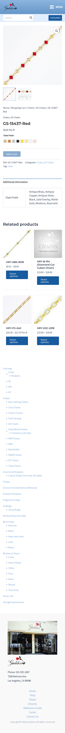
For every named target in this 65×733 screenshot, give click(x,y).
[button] (55, 18)
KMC (10, 443)
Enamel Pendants (12, 493)
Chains (30, 107)
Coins (11, 372)
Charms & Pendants (13, 471)
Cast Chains (14, 407)
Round (11, 584)
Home (6, 107)
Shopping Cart (18, 107)
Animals (12, 525)
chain (10, 166)
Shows (32, 699)
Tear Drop (13, 589)
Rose (10, 579)
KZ (9, 392)
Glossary (32, 703)
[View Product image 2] (24, 94)
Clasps (6, 481)
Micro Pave (8, 521)
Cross (11, 557)
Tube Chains (14, 465)
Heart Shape (14, 562)
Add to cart (12, 154)
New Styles (14, 449)
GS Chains (41, 107)
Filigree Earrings (11, 499)
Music (11, 547)
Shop (32, 695)
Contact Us (33, 716)
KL (9, 381)
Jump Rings (14, 509)
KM (10, 386)
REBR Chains (15, 454)
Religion (15, 375)
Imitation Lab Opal (21, 432)
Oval (10, 573)
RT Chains (13, 460)
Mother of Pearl (11, 553)
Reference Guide (32, 708)
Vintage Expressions (13, 602)
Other (11, 568)
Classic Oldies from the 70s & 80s (25, 475)
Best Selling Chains (18, 401)
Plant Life (8, 596)
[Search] (31, 18)
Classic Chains (15, 412)
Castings (7, 368)
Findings (7, 505)
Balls (11, 530)
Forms (32, 712)
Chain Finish (8, 135)
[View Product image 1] (9, 94)
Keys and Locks (16, 536)
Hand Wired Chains (18, 429)
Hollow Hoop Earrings (14, 515)
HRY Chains (14, 438)
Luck (10, 541)
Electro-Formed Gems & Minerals (20, 487)
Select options (14, 275)
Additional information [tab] (15, 182)
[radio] (5, 141)
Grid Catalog (14, 418)
